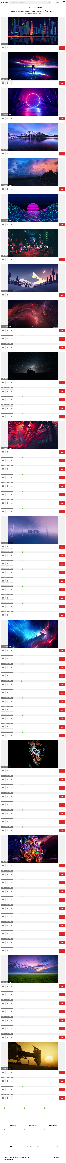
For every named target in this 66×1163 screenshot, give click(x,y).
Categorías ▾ (57, 2)
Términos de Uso (13, 1157)
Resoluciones (37, 13)
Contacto (6, 1157)
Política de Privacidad (24, 1157)
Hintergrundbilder (8, 1159)
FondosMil (4, 2)
